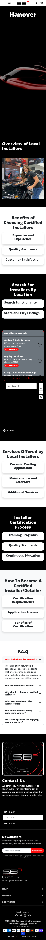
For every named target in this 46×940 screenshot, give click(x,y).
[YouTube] (29, 915)
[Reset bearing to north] (41, 392)
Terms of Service (38, 855)
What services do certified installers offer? (18, 702)
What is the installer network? (21, 659)
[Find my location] (41, 397)
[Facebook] (16, 915)
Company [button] (7, 895)
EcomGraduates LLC (23, 926)
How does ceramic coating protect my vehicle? (18, 711)
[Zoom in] (41, 385)
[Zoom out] (41, 388)
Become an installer (22, 378)
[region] (23, 407)
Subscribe (37, 850)
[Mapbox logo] (8, 430)
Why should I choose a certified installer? (21, 693)
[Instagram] (25, 915)
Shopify (23, 923)
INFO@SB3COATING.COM (16, 880)
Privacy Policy (24, 857)
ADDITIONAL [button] (8, 902)
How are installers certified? (19, 685)
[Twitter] (21, 915)
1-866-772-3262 (12, 877)
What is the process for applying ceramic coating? (22, 720)
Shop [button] (5, 888)
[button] (7, 3)
